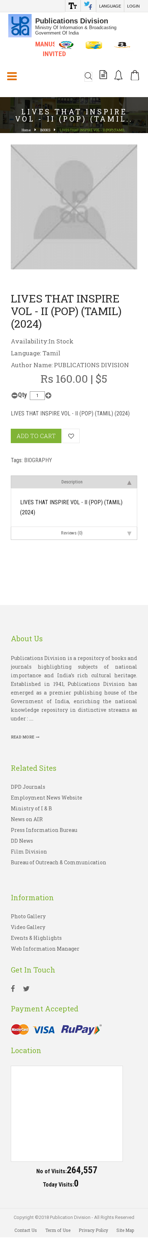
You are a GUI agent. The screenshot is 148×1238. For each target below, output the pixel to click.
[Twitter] (26, 989)
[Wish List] (71, 436)
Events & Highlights (36, 937)
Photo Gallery (28, 916)
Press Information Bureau (44, 830)
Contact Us (25, 1230)
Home (26, 130)
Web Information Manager (45, 948)
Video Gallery (28, 927)
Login (133, 6)
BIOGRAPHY (38, 460)
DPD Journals (28, 786)
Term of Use (57, 1230)
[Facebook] (13, 989)
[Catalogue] (103, 76)
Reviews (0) (72, 533)
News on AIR (27, 819)
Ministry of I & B (31, 808)
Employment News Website (46, 797)
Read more (22, 737)
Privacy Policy (93, 1230)
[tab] (74, 481)
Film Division (29, 851)
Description (72, 481)
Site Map (125, 1230)
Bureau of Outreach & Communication (58, 862)
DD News (22, 840)
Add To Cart (36, 436)
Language (110, 6)
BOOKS (45, 130)
